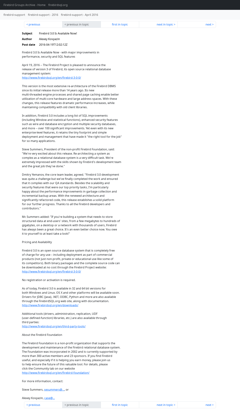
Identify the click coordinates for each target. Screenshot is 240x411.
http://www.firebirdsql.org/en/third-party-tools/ (54, 326)
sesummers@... (54, 390)
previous (34, 24)
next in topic (165, 24)
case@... (49, 398)
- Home (25, 5)
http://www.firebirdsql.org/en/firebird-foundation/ (55, 373)
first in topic (120, 24)
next (208, 24)
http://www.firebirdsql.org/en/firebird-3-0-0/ (51, 78)
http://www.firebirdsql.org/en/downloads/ (50, 305)
